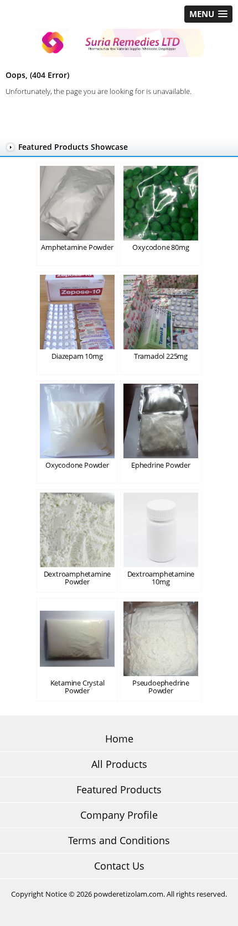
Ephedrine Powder (160, 465)
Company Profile (119, 815)
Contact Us (119, 865)
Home (119, 738)
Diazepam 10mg (76, 356)
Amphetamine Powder (77, 247)
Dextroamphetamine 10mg (161, 578)
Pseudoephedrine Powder (160, 686)
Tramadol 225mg (161, 356)
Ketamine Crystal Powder (77, 686)
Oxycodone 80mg (160, 247)
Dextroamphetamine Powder (77, 578)
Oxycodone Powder (77, 465)
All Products (119, 764)
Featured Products (119, 789)
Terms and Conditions (119, 840)
